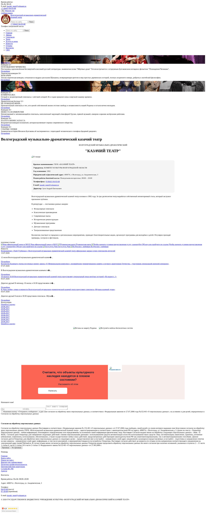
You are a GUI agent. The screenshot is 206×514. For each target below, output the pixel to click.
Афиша (9, 35)
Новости (9, 44)
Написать (52, 391)
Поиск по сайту (7, 460)
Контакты (10, 48)
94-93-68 (4, 489)
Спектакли (10, 37)
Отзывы (9, 46)
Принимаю (5, 448)
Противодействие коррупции (13, 467)
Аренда (4, 471)
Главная (9, 33)
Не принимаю (16, 448)
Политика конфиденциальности (14, 464)
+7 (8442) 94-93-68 (8, 8)
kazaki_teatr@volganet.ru (16, 6)
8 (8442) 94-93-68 (53, 182)
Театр (8, 39)
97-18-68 (4, 491)
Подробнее (5, 63)
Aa (3, 11)
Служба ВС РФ (7, 469)
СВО (8, 50)
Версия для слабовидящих (11, 462)
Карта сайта (6, 458)
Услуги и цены (12, 41)
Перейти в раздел (8, 304)
